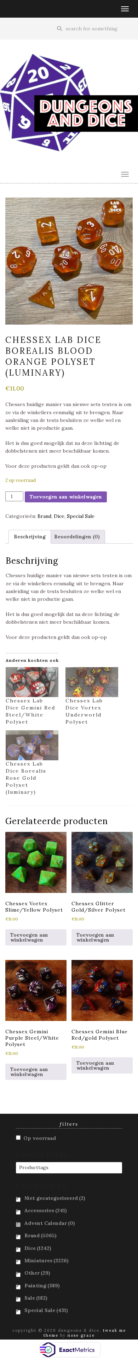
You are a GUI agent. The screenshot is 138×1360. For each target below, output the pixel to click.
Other (37, 1273)
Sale (35, 1298)
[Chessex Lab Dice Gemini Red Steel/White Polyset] (32, 682)
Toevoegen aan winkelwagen (66, 497)
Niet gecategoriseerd (54, 1198)
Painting (42, 1285)
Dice (59, 516)
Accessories (45, 1210)
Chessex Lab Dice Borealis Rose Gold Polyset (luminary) (26, 778)
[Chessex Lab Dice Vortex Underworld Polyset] (91, 682)
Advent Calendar (49, 1223)
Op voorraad (39, 1138)
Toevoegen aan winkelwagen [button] (29, 937)
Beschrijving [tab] (30, 536)
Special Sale (80, 516)
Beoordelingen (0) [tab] (77, 536)
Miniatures (46, 1260)
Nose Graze (81, 1335)
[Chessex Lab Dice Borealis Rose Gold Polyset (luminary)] (32, 745)
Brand (44, 516)
